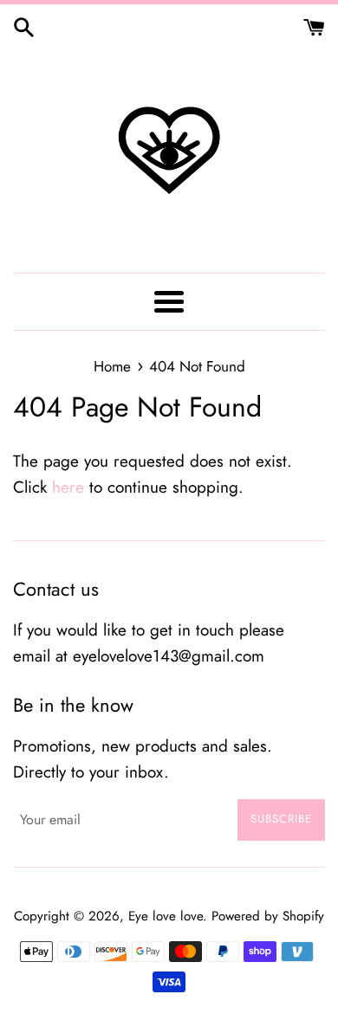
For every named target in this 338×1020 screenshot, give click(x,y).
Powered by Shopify (267, 916)
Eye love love (165, 916)
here (68, 487)
